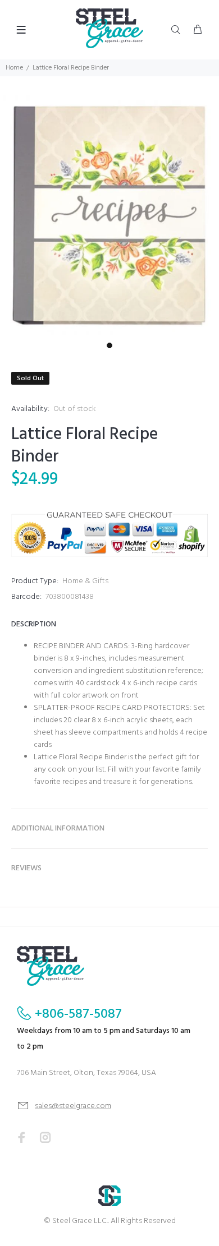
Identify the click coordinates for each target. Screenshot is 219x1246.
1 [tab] (109, 345)
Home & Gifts (85, 581)
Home (14, 67)
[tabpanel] (109, 216)
